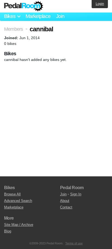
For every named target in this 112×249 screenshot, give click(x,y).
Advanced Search (18, 201)
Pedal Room (23, 6)
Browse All (12, 194)
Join (60, 16)
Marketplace (38, 16)
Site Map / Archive (18, 225)
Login (100, 4)
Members (13, 29)
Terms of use (74, 243)
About (64, 201)
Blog (7, 231)
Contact (66, 207)
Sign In (75, 194)
